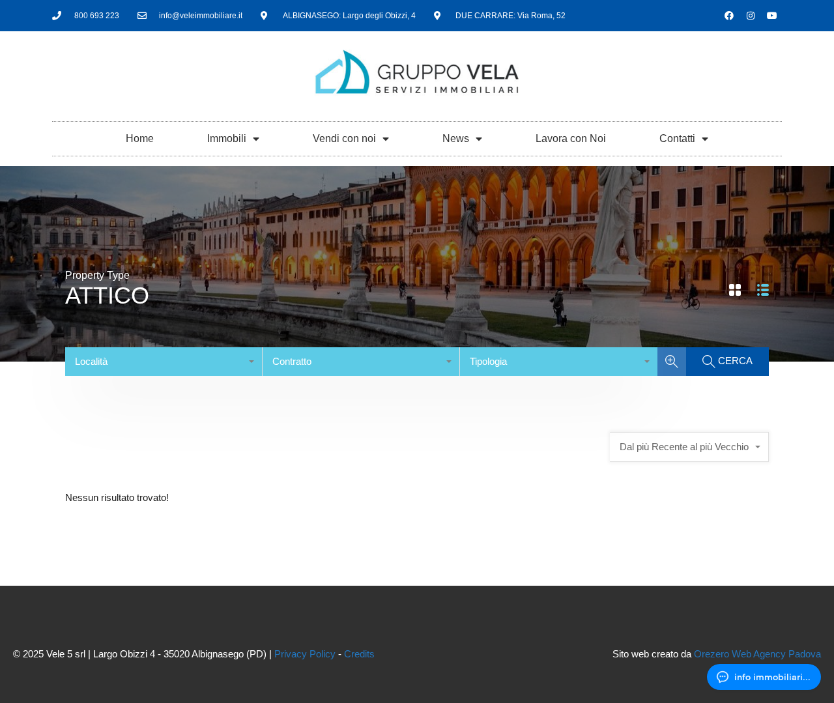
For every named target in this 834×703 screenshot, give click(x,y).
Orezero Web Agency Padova (757, 653)
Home (140, 138)
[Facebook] (729, 16)
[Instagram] (750, 16)
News (455, 138)
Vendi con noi (344, 138)
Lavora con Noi (571, 138)
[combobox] (164, 361)
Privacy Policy (305, 653)
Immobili (226, 138)
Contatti (677, 138)
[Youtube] (772, 16)
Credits (359, 653)
